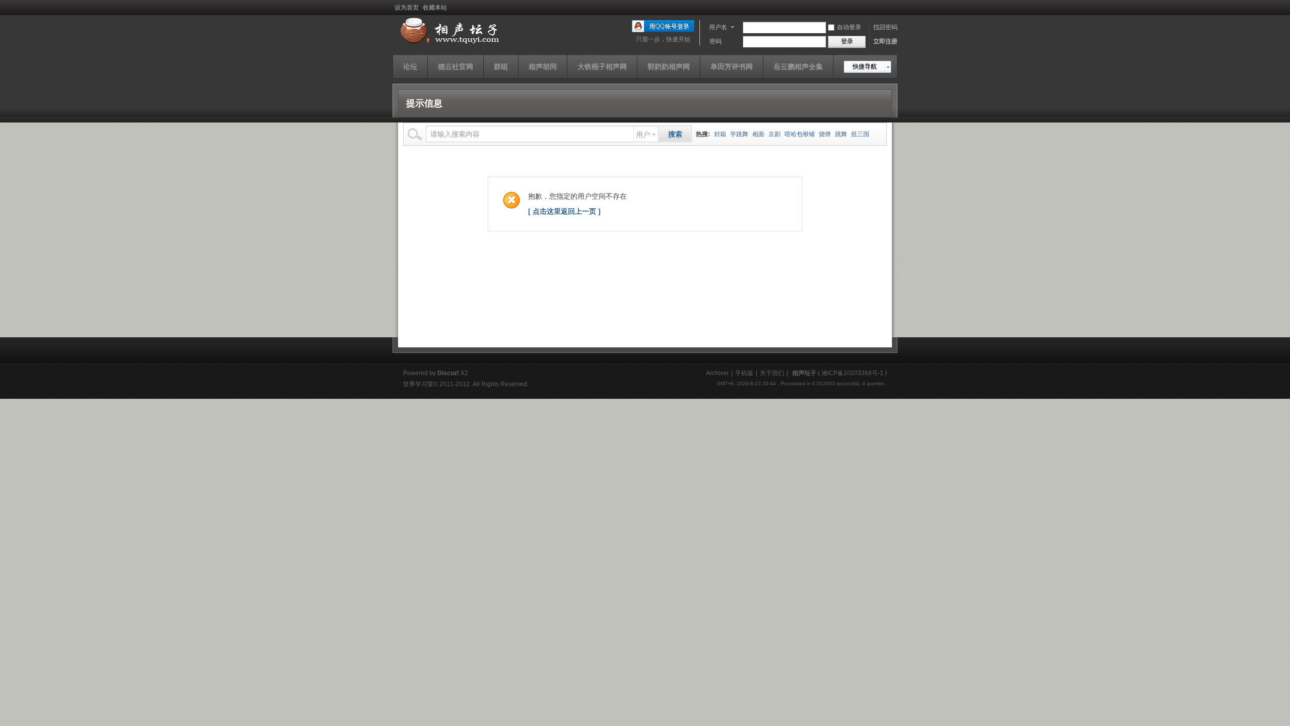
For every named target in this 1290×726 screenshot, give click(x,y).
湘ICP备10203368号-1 (852, 373)
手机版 (744, 373)
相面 (758, 134)
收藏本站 (435, 7)
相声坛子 (804, 373)
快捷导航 (865, 66)
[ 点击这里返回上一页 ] (564, 211)
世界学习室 (418, 384)
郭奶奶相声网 (669, 67)
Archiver (717, 373)
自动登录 (849, 27)
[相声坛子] (448, 43)
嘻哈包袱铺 (800, 134)
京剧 (774, 134)
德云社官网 (455, 67)
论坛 (410, 67)
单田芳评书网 (732, 67)
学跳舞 (739, 134)
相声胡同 (543, 67)
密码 (716, 41)
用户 (643, 135)
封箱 (720, 134)
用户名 (718, 27)
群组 (501, 67)
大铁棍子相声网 (602, 67)
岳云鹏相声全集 (798, 67)
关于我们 (772, 373)
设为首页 (407, 7)
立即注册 (885, 41)
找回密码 (885, 27)
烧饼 (825, 134)
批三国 (860, 134)
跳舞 (841, 134)
